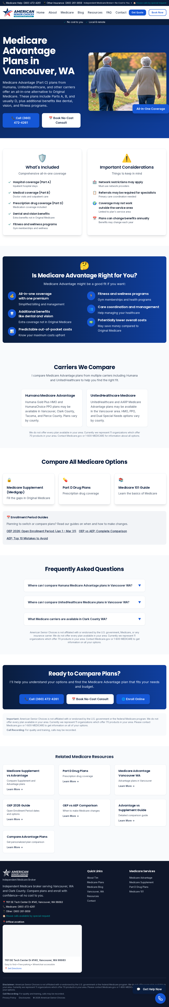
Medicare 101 (136, 891)
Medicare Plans (95, 882)
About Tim (92, 877)
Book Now (157, 12)
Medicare (67, 12)
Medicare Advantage (140, 877)
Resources (95, 12)
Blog (81, 12)
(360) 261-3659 (73, 2)
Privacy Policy (9, 997)
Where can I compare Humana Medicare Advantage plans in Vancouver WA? (84, 585)
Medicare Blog (95, 886)
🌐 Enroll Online (133, 699)
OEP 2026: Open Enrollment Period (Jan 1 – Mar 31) (41, 531)
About (53, 12)
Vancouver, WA (95, 891)
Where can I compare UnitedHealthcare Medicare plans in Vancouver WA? (84, 602)
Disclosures (24, 997)
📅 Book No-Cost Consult (61, 120)
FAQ (109, 12)
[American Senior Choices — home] (18, 12)
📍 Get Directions (13, 968)
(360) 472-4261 (32, 2)
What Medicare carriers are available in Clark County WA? (84, 619)
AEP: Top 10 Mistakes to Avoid (27, 538)
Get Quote (137, 12)
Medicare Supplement (141, 882)
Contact (121, 12)
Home (41, 12)
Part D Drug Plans (138, 886)
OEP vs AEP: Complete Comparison (103, 531)
